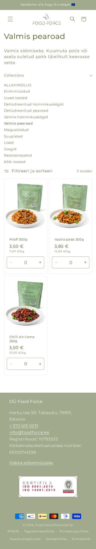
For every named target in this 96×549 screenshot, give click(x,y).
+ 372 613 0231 (23, 426)
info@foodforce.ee (29, 432)
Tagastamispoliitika (39, 531)
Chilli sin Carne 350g (22, 339)
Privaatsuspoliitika (74, 531)
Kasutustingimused (25, 539)
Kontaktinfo (81, 539)
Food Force (44, 525)
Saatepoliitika (56, 539)
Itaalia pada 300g (69, 239)
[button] (10, 19)
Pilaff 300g (18, 239)
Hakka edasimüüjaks (31, 462)
